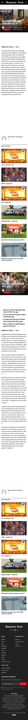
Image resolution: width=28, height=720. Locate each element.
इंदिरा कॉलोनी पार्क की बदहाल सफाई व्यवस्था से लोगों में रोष (12, 240)
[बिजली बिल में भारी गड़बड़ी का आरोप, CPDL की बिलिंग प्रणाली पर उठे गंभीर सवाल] (14, 250)
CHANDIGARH (6, 29)
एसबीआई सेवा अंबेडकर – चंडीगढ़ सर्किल (9, 221)
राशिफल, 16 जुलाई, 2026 (6, 183)
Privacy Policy (4, 689)
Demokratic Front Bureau (12, 27)
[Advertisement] (14, 114)
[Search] (26, 2)
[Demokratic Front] (14, 2)
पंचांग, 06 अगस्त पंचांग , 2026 (7, 165)
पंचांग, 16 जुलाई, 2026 (6, 202)
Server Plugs (22, 712)
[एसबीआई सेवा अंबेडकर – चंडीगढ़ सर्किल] (14, 212)
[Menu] (2, 2)
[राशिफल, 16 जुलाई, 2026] (14, 175)
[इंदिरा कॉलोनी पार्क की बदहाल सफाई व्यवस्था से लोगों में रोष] (14, 231)
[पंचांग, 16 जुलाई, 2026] (14, 193)
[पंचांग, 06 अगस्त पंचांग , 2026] (14, 156)
